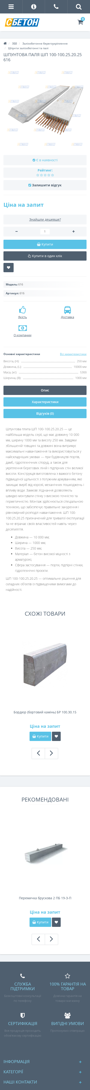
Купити (42, 736)
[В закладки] (8, 267)
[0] (80, 23)
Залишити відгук (47, 185)
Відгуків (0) (45, 413)
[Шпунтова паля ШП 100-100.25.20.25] (45, 108)
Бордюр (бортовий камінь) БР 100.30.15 (45, 712)
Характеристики (45, 402)
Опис (45, 390)
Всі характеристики (73, 354)
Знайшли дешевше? (45, 219)
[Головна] (5, 43)
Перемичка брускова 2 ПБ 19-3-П (45, 898)
